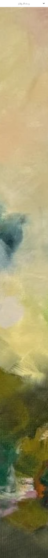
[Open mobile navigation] (43, 3)
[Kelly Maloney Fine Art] (24, 3)
